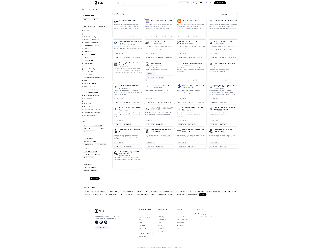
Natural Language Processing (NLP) (94, 77)
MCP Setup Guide (163, 217)
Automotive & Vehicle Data (91, 40)
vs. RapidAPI (142, 225)
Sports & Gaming (88, 98)
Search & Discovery (89, 89)
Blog (178, 228)
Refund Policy (180, 225)
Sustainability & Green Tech (91, 101)
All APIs (89, 9)
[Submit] (118, 3)
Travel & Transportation (90, 107)
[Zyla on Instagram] (105, 222)
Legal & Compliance (89, 66)
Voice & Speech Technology (91, 112)
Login (159, 222)
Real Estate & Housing (90, 83)
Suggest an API (162, 219)
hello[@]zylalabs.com (206, 214)
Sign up (160, 225)
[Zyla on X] (96, 222)
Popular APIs (87, 34)
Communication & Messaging (92, 45)
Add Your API (142, 214)
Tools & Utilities (88, 104)
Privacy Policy (180, 222)
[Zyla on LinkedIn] (101, 222)
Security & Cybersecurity (91, 92)
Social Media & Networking (91, 95)
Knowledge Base (181, 217)
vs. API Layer (142, 222)
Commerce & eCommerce (91, 42)
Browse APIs (161, 214)
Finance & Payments (89, 57)
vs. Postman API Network (146, 234)
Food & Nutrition (88, 60)
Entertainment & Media (90, 54)
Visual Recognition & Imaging (92, 110)
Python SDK (161, 228)
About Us (179, 214)
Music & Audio (88, 75)
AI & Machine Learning (90, 37)
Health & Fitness (88, 63)
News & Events (88, 80)
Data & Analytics (88, 51)
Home (82, 9)
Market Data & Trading (90, 72)
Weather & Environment (90, 115)
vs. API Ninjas (143, 228)
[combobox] (141, 3)
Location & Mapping (89, 69)
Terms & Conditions (182, 219)
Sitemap (160, 231)
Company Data (88, 48)
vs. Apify (141, 231)
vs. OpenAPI (142, 236)
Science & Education (89, 86)
